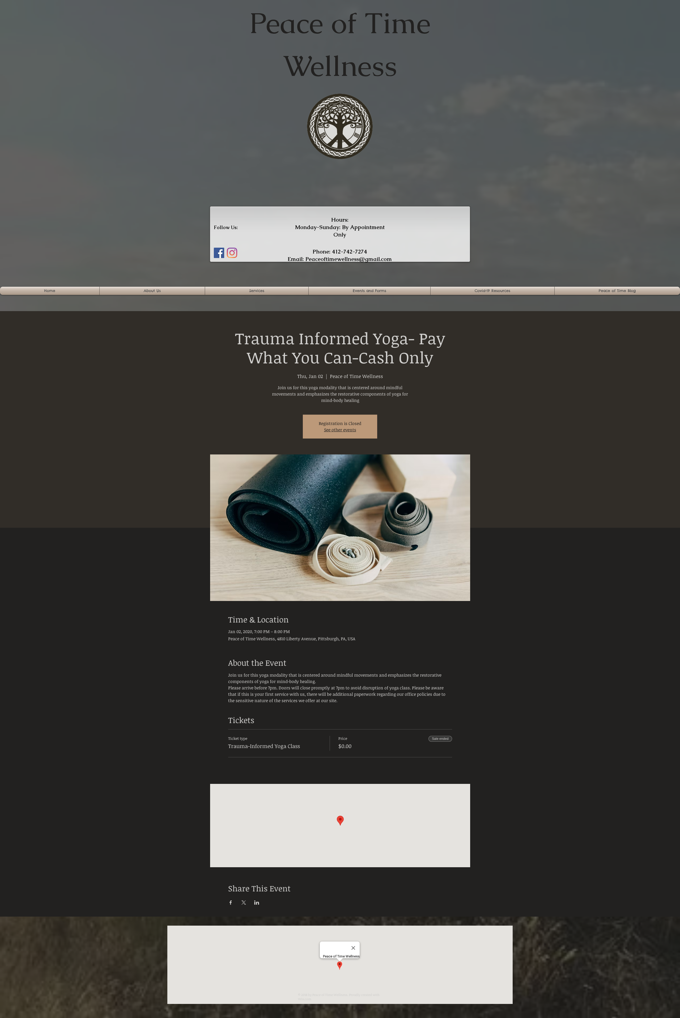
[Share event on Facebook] (230, 902)
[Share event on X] (243, 902)
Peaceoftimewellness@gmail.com (348, 259)
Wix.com (304, 999)
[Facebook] (219, 253)
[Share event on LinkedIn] (256, 902)
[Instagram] (232, 253)
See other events (340, 430)
